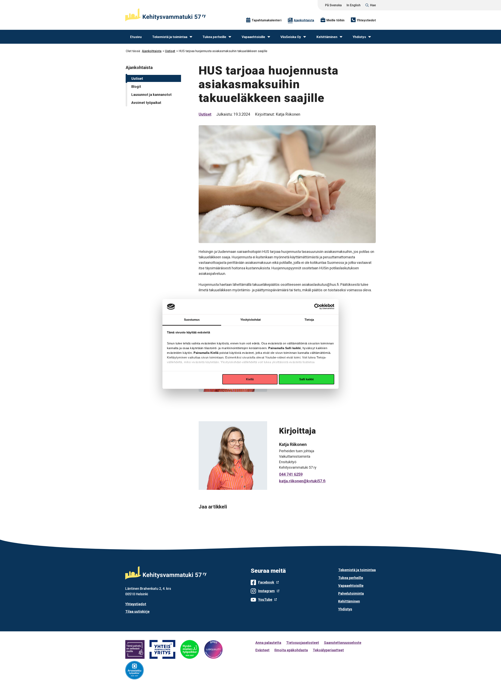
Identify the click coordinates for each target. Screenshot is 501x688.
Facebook (266, 582)
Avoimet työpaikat (146, 103)
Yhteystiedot (366, 20)
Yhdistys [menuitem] (359, 37)
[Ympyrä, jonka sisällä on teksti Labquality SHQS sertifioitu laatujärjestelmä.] (213, 649)
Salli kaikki (306, 379)
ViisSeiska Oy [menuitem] (290, 37)
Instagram (266, 591)
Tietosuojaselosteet (302, 643)
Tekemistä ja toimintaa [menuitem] (169, 37)
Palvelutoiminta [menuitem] (351, 593)
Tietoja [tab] (309, 319)
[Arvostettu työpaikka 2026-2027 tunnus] (134, 670)
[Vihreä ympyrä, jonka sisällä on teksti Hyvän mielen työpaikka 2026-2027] (189, 649)
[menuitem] (191, 37)
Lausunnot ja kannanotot (151, 95)
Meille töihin (335, 20)
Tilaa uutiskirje (137, 611)
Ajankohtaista (304, 20)
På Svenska (333, 5)
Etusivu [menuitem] (136, 37)
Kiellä (250, 379)
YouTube (265, 599)
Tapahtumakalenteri (266, 20)
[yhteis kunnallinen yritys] (162, 649)
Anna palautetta (268, 643)
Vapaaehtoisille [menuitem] (253, 37)
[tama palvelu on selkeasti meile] (135, 649)
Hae (373, 5)
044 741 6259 (291, 474)
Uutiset (170, 51)
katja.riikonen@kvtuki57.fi (302, 481)
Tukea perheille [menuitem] (214, 37)
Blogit (136, 86)
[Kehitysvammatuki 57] (165, 15)
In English (353, 5)
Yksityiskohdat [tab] (250, 319)
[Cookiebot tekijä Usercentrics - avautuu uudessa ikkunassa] (317, 307)
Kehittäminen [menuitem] (326, 37)
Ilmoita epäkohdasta (291, 650)
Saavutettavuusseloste (342, 643)
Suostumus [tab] (192, 319)
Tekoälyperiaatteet (328, 650)
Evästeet (262, 650)
